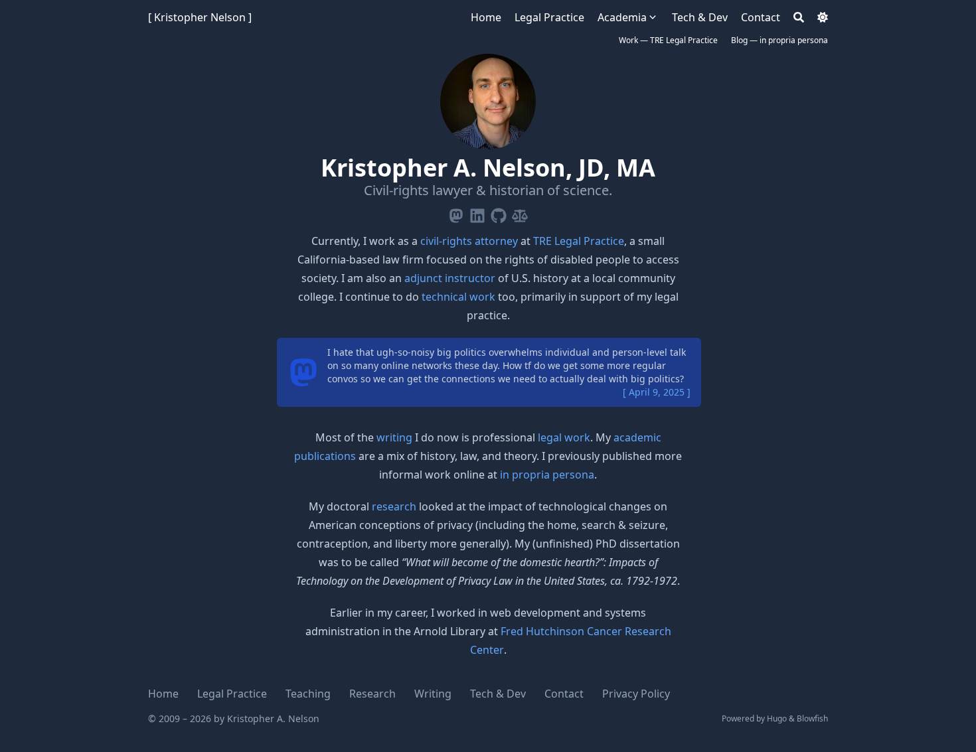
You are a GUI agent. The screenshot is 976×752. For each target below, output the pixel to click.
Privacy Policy (636, 693)
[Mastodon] (456, 213)
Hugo (777, 718)
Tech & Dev (498, 693)
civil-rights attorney (469, 241)
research (394, 506)
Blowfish (812, 718)
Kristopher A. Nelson (273, 718)
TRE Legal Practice (578, 241)
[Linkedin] (477, 213)
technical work (458, 296)
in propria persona (547, 474)
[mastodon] (303, 372)
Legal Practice (232, 693)
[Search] (798, 17)
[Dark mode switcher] (822, 17)
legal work (564, 437)
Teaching (308, 693)
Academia (622, 17)
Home (163, 693)
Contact (564, 693)
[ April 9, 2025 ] (657, 392)
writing (394, 437)
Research (372, 693)
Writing (432, 693)
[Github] (498, 213)
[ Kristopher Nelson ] (200, 17)
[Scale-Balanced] (519, 213)
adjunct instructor (449, 278)
